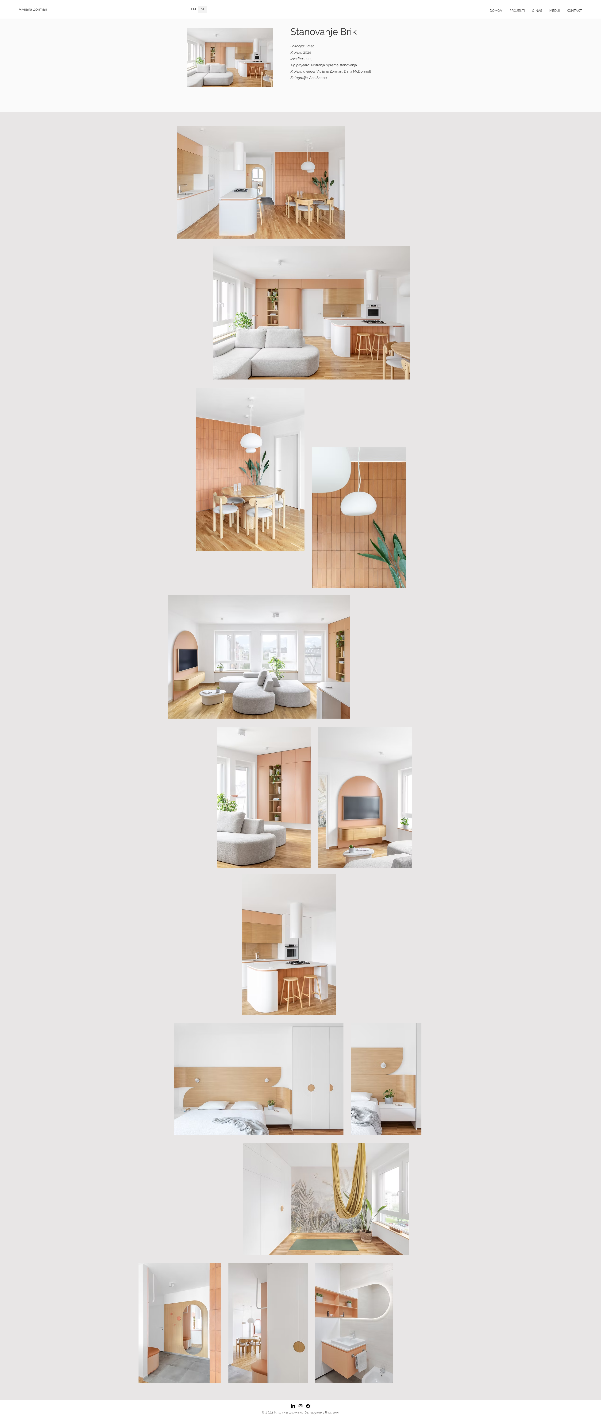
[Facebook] (308, 1406)
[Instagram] (300, 1406)
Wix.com (332, 1412)
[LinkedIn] (293, 1406)
